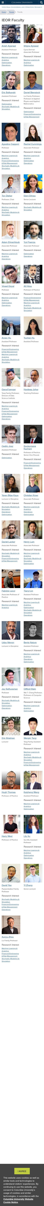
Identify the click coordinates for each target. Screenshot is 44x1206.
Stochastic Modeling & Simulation (10, 107)
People (11, 12)
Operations (6, 65)
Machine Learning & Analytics (9, 58)
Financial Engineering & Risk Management (32, 115)
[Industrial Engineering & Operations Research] (22, 7)
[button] (3, 2)
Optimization (7, 62)
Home (4, 12)
